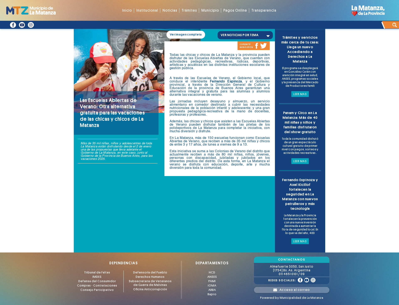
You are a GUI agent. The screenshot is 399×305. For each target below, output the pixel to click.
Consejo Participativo (97, 290)
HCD (212, 272)
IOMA (212, 285)
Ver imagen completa (186, 34)
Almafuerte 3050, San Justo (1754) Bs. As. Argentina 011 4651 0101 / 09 (291, 270)
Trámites (189, 10)
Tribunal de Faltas (97, 272)
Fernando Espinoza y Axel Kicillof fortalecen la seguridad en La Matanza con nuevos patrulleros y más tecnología (300, 194)
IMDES (97, 276)
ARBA (212, 290)
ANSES (212, 276)
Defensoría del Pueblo (150, 272)
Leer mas (300, 94)
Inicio (127, 10)
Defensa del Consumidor (97, 281)
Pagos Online (235, 10)
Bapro (212, 294)
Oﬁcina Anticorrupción (150, 289)
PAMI (212, 281)
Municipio (210, 10)
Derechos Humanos (150, 276)
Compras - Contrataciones (97, 285)
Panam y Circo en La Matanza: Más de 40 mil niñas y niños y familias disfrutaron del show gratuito (300, 122)
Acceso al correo (295, 290)
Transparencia (263, 10)
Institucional (147, 10)
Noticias (170, 10)
